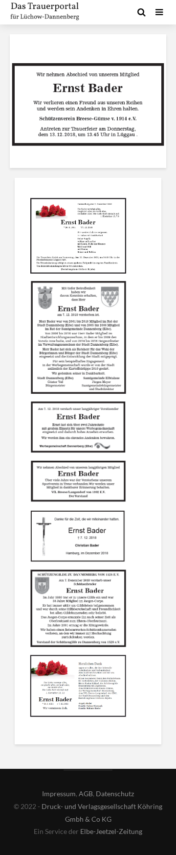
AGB (86, 793)
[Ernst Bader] (78, 237)
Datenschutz (115, 793)
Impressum (59, 793)
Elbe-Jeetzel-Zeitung (111, 831)
